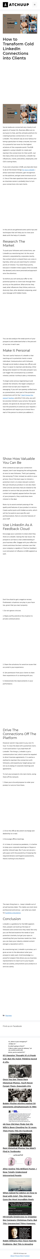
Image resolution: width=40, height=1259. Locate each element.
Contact (27, 1256)
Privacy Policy (20, 1256)
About (13, 1256)
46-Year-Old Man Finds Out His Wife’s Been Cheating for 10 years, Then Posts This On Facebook (20, 1127)
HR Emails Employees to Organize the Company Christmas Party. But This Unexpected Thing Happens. (20, 1220)
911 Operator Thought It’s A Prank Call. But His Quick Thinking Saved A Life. (20, 1058)
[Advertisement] (20, 84)
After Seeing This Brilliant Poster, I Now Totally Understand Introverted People (20, 1172)
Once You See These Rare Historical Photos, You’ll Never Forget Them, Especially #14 (18, 1082)
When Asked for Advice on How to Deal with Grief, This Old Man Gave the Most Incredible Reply (20, 1196)
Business (8, 1015)
